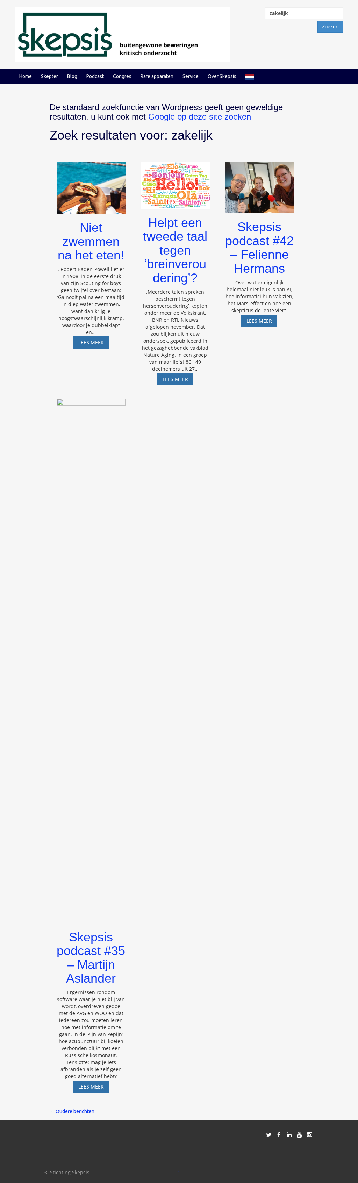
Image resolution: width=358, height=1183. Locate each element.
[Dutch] (249, 76)
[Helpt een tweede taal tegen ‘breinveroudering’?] (175, 181)
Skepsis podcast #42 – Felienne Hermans (259, 248)
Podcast (95, 76)
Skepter (49, 76)
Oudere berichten (72, 1111)
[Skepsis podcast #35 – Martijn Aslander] (91, 657)
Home (25, 76)
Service (190, 76)
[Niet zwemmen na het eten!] (91, 184)
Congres (122, 76)
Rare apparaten (157, 76)
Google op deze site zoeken (199, 116)
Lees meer (93, 344)
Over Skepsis (222, 76)
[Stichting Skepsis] (122, 33)
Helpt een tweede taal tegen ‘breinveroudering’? (175, 250)
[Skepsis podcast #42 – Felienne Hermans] (259, 184)
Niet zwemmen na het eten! (91, 241)
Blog (72, 76)
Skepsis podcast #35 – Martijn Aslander (91, 958)
